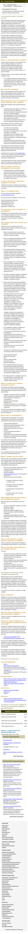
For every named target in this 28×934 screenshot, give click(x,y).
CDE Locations (5, 825)
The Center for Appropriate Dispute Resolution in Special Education (15, 701)
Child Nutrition (5, 882)
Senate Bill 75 (6, 749)
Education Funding (6, 860)
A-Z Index (4, 923)
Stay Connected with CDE (7, 837)
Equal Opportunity (6, 832)
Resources (6, 692)
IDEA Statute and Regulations (11, 666)
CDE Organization (6, 829)
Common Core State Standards (9, 854)
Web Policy (4, 924)
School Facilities (5, 892)
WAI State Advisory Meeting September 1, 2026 (13, 799)
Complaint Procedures (7, 855)
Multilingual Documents (7, 913)
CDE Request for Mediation (12, 637)
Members (4, 847)
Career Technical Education (8, 879)
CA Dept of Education (9, 1)
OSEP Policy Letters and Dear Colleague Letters (14, 684)
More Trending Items (18, 756)
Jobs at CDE (4, 834)
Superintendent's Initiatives (8, 839)
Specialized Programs (12, 4)
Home (4, 4)
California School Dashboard (8, 852)
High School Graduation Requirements (10, 867)
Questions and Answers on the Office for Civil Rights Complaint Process (14, 681)
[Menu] (1, 1)
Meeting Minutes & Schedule (8, 845)
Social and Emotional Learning (8, 871)
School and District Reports (8, 916)
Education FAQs (5, 908)
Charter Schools (5, 881)
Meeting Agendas (6, 844)
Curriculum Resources (7, 859)
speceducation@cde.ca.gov (7, 195)
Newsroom (4, 835)
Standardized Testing (6, 896)
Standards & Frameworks (7, 872)
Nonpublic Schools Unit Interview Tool (12, 779)
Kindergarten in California (7, 869)
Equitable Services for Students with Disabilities (12, 743)
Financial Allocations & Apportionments (10, 864)
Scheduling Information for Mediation (14, 638)
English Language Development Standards (11, 862)
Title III (3, 899)
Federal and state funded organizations (13, 698)
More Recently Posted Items (16, 816)
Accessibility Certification (7, 926)
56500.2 (8, 670)
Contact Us (4, 830)
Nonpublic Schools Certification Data (12, 806)
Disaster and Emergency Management (10, 886)
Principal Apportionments (7, 889)
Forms (5, 693)
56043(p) (23, 669)
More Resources (7, 918)
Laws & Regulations (6, 911)
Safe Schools (5, 891)
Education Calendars (6, 906)
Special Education (8, 6)
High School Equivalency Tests (8, 865)
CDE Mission (5, 827)
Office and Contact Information (11, 690)
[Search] (26, 1)
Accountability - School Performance (10, 877)
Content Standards (6, 857)
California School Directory (7, 904)
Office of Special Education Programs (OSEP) (15, 679)
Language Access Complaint (8, 909)
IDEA (5, 664)
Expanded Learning (6, 887)
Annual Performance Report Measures (12, 788)
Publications (4, 914)
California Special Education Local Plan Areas (12, 752)
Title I (3, 898)
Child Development (6, 884)
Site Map (9, 923)
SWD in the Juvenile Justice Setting (11, 764)
